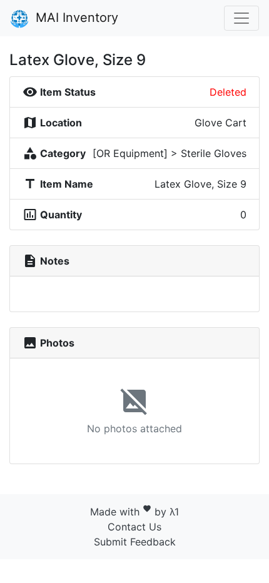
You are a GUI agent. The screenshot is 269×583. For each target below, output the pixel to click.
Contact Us (134, 526)
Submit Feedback (135, 541)
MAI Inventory (75, 17)
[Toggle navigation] (241, 18)
